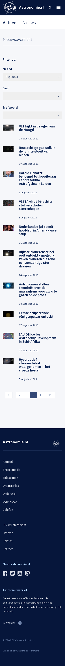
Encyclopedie (11, 470)
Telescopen (10, 478)
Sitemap (8, 533)
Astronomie (15, 441)
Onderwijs (9, 494)
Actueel (8, 462)
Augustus (12, 77)
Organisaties (11, 486)
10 (41, 395)
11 (50, 395)
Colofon (8, 509)
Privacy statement (14, 525)
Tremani (35, 650)
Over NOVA (10, 501)
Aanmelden (9, 623)
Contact (8, 549)
